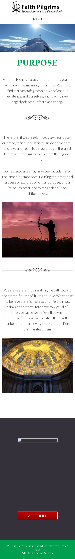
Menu (37, 19)
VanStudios (46, 553)
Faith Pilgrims (37, 8)
